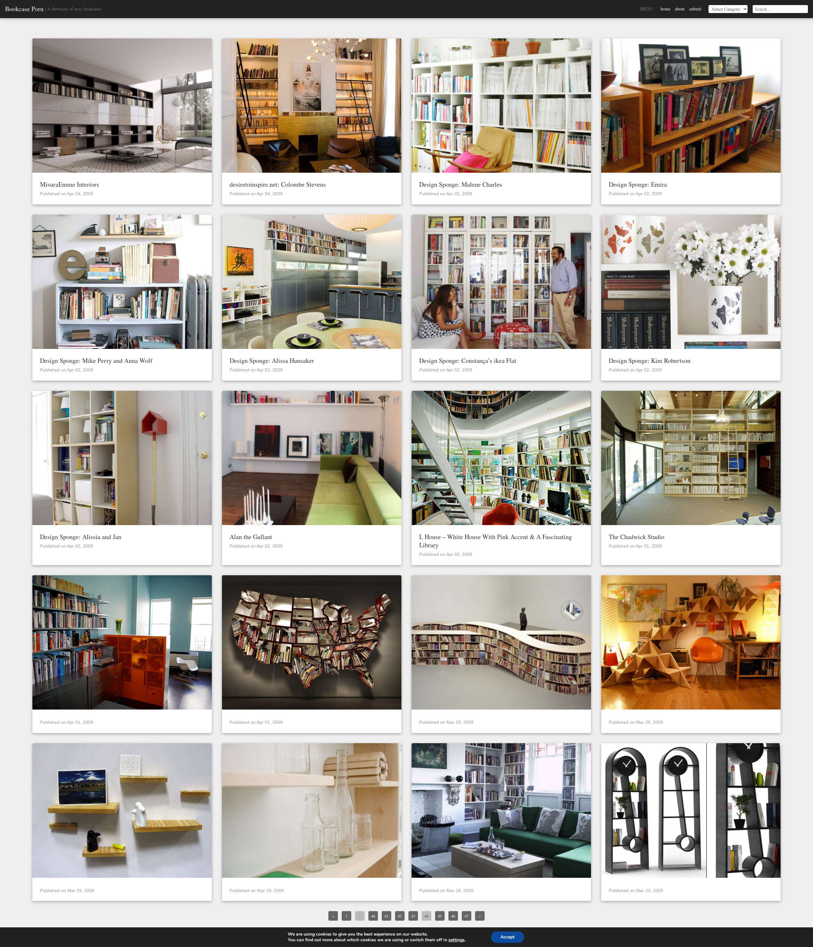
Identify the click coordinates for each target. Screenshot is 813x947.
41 (386, 915)
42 (400, 915)
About (680, 9)
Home (665, 9)
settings (456, 940)
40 (373, 915)
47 (466, 915)
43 (413, 915)
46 (453, 915)
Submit (695, 9)
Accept (507, 937)
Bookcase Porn (24, 9)
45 (440, 915)
